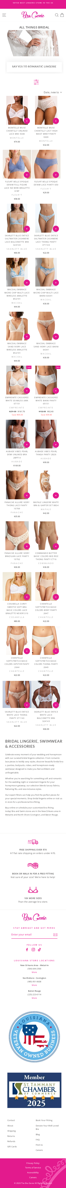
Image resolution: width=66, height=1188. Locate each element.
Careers (39, 1150)
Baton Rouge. (51, 814)
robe (28, 765)
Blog (38, 1134)
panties (10, 765)
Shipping (11, 1130)
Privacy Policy (32, 1163)
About (10, 1125)
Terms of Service (33, 1167)
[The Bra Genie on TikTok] (39, 949)
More (34, 972)
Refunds (11, 1141)
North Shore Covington (29, 814)
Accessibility (33, 1172)
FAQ (38, 1139)
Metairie (9, 814)
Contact (11, 1120)
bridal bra (58, 761)
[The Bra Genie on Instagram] (33, 949)
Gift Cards (12, 1146)
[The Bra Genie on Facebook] (27, 949)
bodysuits (20, 765)
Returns (11, 1136)
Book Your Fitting (44, 1120)
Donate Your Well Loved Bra (47, 1127)
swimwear (10, 769)
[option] (33, 3)
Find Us (39, 1144)
